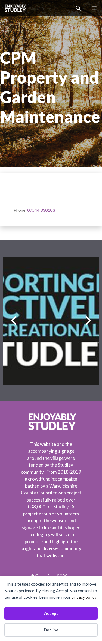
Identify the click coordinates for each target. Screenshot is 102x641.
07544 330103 (41, 210)
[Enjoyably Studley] (15, 8)
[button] (78, 8)
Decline (51, 629)
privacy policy (84, 597)
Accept (51, 613)
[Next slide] (88, 320)
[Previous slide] (13, 320)
